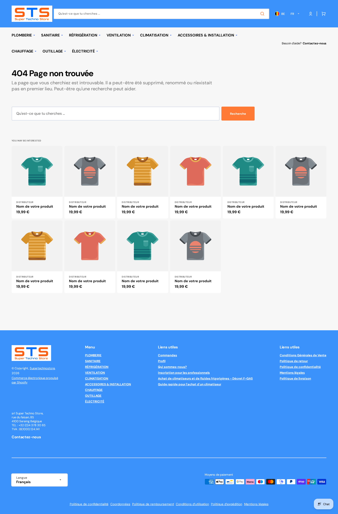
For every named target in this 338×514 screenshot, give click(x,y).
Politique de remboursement (153, 504)
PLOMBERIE (93, 355)
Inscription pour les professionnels (184, 373)
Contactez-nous (314, 43)
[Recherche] (263, 14)
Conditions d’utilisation (192, 504)
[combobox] (161, 14)
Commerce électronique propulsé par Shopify (35, 380)
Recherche (238, 114)
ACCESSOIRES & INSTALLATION (108, 384)
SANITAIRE (93, 361)
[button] (323, 14)
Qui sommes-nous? (172, 367)
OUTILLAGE (93, 396)
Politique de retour (294, 361)
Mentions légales (292, 373)
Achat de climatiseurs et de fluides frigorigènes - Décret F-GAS (205, 378)
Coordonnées (120, 504)
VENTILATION (95, 373)
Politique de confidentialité (300, 367)
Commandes (167, 355)
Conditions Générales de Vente (303, 355)
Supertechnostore (42, 368)
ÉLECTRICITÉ (94, 401)
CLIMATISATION (96, 378)
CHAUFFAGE (94, 390)
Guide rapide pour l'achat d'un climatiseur (189, 384)
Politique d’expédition (226, 504)
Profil (161, 361)
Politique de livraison (295, 378)
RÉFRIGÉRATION (96, 367)
